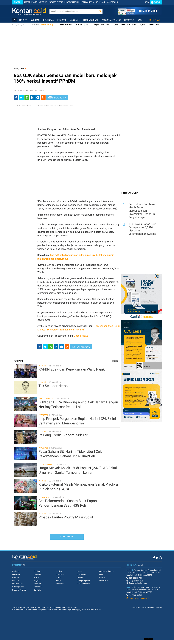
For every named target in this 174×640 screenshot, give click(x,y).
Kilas (101, 574)
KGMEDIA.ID (100, 2)
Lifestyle (129, 20)
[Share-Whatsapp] (26, 97)
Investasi (35, 20)
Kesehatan (38, 587)
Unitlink (80, 577)
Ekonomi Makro (83, 583)
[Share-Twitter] (21, 97)
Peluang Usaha (18, 587)
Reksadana (81, 574)
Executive (59, 574)
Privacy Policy (72, 607)
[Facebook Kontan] (154, 558)
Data (139, 20)
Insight (42, 365)
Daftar (157, 2)
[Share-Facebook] (16, 97)
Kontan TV (60, 583)
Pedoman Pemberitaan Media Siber (51, 607)
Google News (81, 335)
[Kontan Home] (14, 20)
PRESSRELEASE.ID (56, 2)
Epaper (17, 2)
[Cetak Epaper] (137, 14)
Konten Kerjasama (106, 571)
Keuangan (48, 20)
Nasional (75, 20)
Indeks (116, 361)
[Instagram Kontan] (160, 558)
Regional (37, 580)
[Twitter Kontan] (157, 558)
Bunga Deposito (83, 580)
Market (80, 571)
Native (102, 577)
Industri (61, 20)
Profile (22, 607)
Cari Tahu (37, 590)
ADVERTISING (112, 2)
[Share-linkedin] (32, 97)
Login (146, 2)
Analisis (59, 571)
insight (23, 20)
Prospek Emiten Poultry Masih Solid (65, 517)
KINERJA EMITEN (72, 2)
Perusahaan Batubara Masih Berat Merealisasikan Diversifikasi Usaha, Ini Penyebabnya (142, 211)
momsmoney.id (46, 398)
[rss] (43, 97)
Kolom (58, 577)
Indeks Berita (66, 537)
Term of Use (31, 607)
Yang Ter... (38, 583)
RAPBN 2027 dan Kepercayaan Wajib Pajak (71, 369)
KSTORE (27, 2)
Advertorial (103, 580)
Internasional (90, 20)
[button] (99, 11)
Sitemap (15, 607)
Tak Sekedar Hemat (53, 386)
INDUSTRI (19, 68)
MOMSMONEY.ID (87, 2)
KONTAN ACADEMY (39, 2)
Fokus (36, 577)
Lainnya (156, 20)
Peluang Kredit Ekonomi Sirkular (63, 435)
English (37, 571)
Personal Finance (111, 20)
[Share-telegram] (37, 97)
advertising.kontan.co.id (138, 598)
